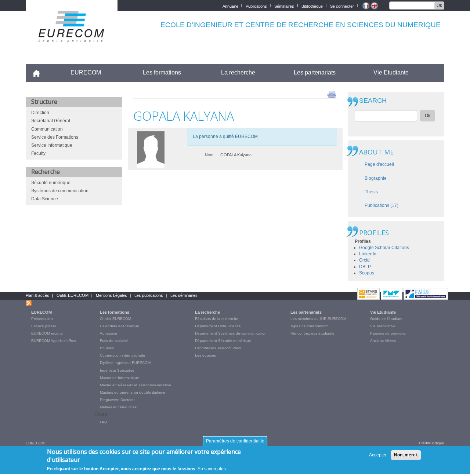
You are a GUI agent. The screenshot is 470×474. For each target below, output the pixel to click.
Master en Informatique (119, 378)
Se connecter (342, 5)
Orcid (364, 260)
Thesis (371, 191)
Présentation (42, 319)
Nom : (210, 155)
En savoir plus (212, 468)
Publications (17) (381, 205)
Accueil (39, 72)
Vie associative (382, 326)
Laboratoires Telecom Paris (218, 348)
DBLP (365, 266)
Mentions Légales (111, 295)
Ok (439, 5)
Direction (40, 112)
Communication (47, 129)
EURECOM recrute (47, 333)
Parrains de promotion (389, 333)
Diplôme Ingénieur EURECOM (125, 363)
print (331, 94)
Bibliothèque (312, 5)
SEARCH (373, 100)
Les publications (148, 295)
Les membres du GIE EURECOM (318, 319)
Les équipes (205, 355)
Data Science (44, 198)
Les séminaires (184, 295)
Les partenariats (315, 72)
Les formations (162, 72)
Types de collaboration (309, 326)
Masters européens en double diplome (132, 392)
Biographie (376, 178)
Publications (256, 5)
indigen (438, 443)
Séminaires (284, 5)
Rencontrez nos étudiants (312, 333)
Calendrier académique (119, 326)
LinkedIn (367, 253)
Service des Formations (54, 137)
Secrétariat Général (50, 120)
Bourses (107, 348)
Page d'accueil (379, 164)
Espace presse (44, 326)
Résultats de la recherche (216, 319)
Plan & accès (37, 295)
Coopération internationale (122, 355)
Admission (108, 333)
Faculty (38, 153)
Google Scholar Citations (384, 247)
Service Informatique (51, 145)
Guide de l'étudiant (386, 319)
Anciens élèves (383, 341)
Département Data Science (218, 326)
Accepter (378, 454)
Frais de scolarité (114, 341)
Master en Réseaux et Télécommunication (135, 385)
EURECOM (85, 72)
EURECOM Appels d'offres (53, 341)
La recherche (238, 72)
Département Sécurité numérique (223, 341)
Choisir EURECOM (115, 319)
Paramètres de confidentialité (235, 441)
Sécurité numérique (50, 182)
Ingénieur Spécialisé (117, 370)
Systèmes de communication (59, 190)
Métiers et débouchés (118, 407)
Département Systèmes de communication (231, 333)
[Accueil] (72, 37)
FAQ (103, 422)
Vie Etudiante (391, 72)
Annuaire (230, 5)
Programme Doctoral (117, 400)
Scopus (366, 273)
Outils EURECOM (72, 295)
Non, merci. (406, 454)
